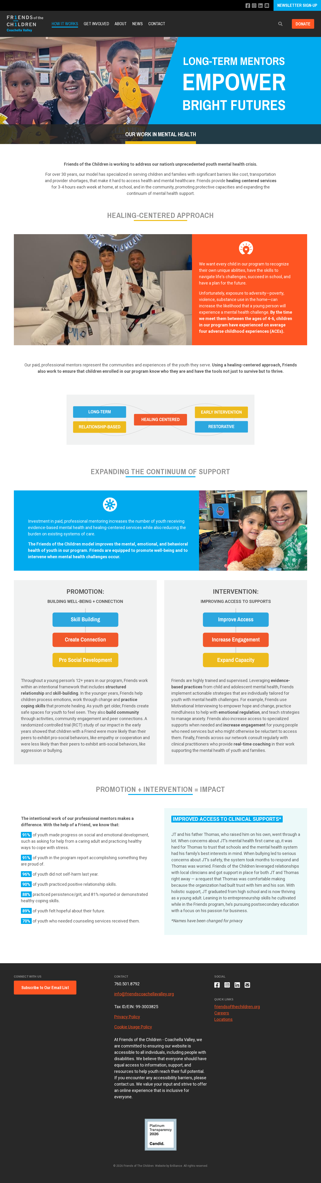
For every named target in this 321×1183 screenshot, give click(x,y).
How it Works (65, 24)
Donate (303, 24)
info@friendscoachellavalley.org (144, 993)
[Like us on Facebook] (248, 6)
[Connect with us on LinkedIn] (260, 6)
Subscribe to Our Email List (45, 988)
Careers (221, 1013)
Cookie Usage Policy (133, 1026)
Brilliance (176, 1165)
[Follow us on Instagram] (254, 6)
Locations (223, 1019)
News (137, 24)
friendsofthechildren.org (237, 1006)
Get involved (96, 24)
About (121, 24)
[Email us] (267, 6)
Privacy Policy (127, 1016)
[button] (280, 24)
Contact (156, 24)
